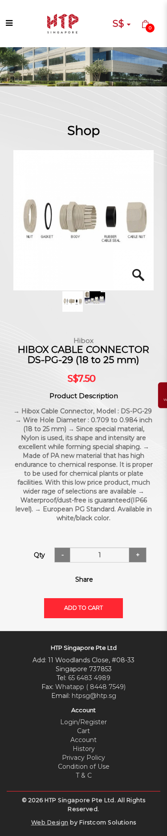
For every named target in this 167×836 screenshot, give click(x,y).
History (84, 749)
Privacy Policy (83, 758)
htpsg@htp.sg (94, 696)
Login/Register (83, 722)
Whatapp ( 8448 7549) (90, 687)
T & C (84, 775)
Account (83, 740)
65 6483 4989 (89, 678)
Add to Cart (83, 607)
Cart (83, 731)
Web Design (50, 822)
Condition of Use (84, 767)
